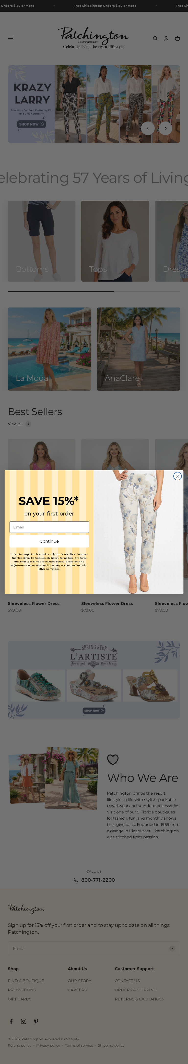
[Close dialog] (178, 476)
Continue (49, 541)
